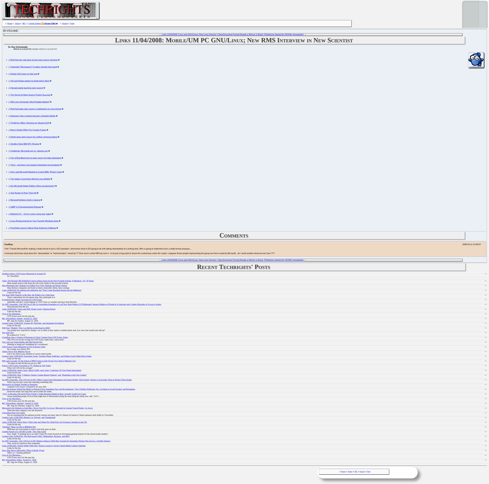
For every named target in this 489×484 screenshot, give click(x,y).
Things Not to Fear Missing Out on (16, 351)
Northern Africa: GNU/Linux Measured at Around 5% (24, 274)
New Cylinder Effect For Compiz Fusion (28, 130)
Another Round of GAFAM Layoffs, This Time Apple (24, 432)
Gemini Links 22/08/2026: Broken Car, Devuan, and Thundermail (28, 417)
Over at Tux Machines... (12, 314)
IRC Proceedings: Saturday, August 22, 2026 (20, 403)
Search (65, 23)
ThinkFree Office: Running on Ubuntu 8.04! (29, 123)
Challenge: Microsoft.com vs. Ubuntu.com (29, 151)
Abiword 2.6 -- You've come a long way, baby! (30, 214)
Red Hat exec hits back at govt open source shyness (34, 60)
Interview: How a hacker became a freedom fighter (33, 116)
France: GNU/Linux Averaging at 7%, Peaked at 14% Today (26, 366)
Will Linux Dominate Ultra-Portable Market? (30, 102)
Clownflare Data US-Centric (13, 413)
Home (9, 23)
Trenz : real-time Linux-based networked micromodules (35, 165)
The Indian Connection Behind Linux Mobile (30, 179)
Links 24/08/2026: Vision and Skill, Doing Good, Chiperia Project (28, 309)
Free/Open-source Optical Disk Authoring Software (33, 228)
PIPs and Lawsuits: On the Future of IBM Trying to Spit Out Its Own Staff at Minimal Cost (39, 361)
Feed (72, 23)
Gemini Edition (34, 23)
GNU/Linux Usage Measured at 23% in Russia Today (24, 347)
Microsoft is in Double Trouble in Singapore (20, 384)
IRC (24, 23)
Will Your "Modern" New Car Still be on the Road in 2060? (26, 328)
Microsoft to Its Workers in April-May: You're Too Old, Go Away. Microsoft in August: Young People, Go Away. (47, 408)
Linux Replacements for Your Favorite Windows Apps (34, 221)
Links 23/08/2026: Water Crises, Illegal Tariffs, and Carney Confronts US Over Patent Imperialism (41, 370)
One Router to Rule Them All (23, 193)
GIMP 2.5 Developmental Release (25, 207)
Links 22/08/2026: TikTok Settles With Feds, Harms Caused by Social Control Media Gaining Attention (44, 446)
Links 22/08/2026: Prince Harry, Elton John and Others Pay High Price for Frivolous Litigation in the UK (44, 422)
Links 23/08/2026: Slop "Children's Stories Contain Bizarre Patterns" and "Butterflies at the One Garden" (44, 375)
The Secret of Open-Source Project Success (30, 95)
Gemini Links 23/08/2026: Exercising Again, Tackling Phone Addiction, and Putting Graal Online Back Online (47, 356)
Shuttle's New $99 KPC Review (24, 144)
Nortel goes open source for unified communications (33, 137)
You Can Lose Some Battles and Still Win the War (22, 342)
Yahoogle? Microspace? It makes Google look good (33, 67)
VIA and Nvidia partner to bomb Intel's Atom (29, 81)
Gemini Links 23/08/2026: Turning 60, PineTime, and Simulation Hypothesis (33, 323)
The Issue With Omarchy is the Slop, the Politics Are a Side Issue (28, 295)
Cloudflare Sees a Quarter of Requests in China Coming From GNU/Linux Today (35, 337)
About (17, 23)
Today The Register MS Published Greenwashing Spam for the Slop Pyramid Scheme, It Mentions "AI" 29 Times (48, 281)
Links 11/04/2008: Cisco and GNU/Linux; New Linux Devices (189, 34)
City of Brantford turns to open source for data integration (35, 158)
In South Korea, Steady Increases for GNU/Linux (22, 300)
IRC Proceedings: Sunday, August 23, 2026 (19, 318)
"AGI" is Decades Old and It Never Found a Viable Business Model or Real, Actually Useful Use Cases (44, 394)
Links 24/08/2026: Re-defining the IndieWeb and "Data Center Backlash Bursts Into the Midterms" (42, 290)
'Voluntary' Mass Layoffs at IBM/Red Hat (19, 427)
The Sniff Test (7, 333)
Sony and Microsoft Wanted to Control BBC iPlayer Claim (36, 172)
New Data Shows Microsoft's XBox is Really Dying (23, 450)
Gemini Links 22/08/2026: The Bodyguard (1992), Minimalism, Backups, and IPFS (36, 436)
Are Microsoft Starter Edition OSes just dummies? (32, 186)
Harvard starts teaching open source (26, 88)
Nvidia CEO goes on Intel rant (23, 74)
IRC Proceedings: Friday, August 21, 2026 (19, 460)
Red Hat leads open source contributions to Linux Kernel (35, 109)
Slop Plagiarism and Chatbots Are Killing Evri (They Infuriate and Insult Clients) (34, 285)
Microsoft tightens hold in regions (25, 200)
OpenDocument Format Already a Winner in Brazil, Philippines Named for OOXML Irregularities (261, 34)
